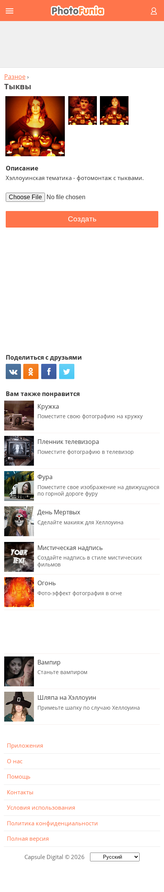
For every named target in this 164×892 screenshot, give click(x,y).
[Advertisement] (82, 44)
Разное (15, 76)
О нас (15, 761)
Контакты (20, 792)
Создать (82, 219)
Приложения (25, 745)
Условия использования (41, 807)
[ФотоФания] (81, 10)
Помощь (19, 776)
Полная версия (28, 838)
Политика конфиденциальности (52, 823)
